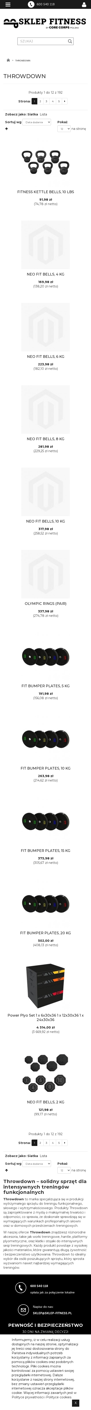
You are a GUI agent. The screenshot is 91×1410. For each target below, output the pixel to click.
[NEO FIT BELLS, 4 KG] (45, 245)
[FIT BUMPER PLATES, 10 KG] (45, 739)
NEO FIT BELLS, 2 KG (45, 1102)
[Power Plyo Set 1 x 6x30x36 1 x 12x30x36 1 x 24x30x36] (45, 986)
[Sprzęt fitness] (45, 24)
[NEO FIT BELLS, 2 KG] (45, 1073)
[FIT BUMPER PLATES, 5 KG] (45, 656)
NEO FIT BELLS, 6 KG (45, 357)
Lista (43, 114)
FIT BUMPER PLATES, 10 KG (45, 768)
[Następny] (65, 101)
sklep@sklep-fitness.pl (52, 1313)
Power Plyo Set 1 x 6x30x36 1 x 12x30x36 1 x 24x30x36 (46, 1017)
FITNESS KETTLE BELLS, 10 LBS (45, 192)
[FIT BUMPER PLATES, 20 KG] (45, 903)
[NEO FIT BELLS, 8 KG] (45, 409)
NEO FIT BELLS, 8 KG (45, 439)
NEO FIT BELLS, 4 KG (45, 274)
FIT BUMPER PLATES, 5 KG (45, 686)
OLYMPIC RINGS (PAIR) (45, 604)
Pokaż (62, 122)
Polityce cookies (58, 1397)
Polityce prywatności (28, 1397)
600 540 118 (46, 4)
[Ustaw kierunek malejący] (6, 129)
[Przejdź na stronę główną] (8, 60)
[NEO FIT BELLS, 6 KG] (45, 327)
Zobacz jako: (16, 114)
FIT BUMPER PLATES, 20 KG (45, 933)
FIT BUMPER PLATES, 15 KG (45, 851)
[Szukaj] (70, 41)
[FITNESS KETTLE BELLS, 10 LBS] (45, 162)
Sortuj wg (13, 122)
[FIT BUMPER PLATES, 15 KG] (45, 821)
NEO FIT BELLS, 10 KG (45, 521)
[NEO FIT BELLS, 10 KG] (45, 492)
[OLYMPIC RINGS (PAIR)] (45, 574)
